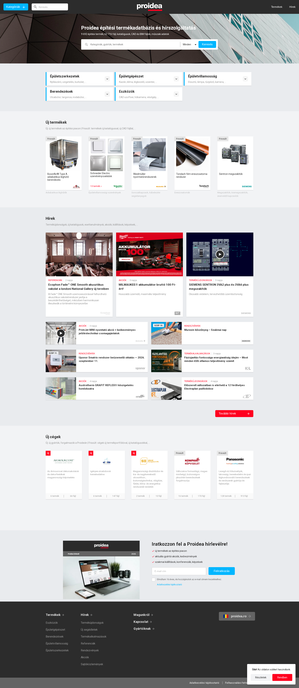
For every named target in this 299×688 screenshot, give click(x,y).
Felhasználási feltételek (239, 682)
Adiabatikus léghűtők (56, 192)
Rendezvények (90, 650)
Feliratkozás (222, 571)
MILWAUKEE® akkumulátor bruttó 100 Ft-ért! (149, 275)
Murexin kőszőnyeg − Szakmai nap (202, 333)
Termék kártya (64, 163)
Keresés (207, 44)
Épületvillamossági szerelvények (105, 192)
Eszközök (52, 622)
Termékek (53, 615)
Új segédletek (89, 629)
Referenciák (88, 643)
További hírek (227, 413)
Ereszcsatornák (182, 192)
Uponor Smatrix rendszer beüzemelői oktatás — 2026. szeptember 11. (97, 361)
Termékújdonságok (92, 622)
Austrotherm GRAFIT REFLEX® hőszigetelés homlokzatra (97, 388)
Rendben (282, 677)
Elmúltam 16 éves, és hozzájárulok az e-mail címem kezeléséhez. (189, 579)
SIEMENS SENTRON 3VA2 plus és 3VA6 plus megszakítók (219, 275)
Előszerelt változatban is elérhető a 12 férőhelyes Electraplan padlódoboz (202, 388)
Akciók (85, 657)
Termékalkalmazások (93, 636)
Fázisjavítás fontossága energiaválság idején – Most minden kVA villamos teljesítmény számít (202, 361)
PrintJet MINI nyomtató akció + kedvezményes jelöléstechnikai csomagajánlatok (97, 333)
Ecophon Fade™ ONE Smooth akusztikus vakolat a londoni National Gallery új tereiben (79, 275)
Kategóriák (13, 6)
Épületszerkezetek (57, 650)
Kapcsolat (141, 622)
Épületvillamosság (57, 643)
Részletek (260, 677)
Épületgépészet (55, 629)
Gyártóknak (142, 628)
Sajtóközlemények (92, 664)
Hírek (85, 615)
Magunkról (142, 615)
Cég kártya (64, 475)
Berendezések (55, 636)
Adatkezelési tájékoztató (169, 584)
